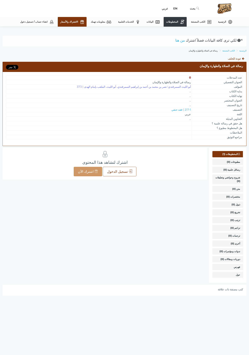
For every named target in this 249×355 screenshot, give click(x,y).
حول (238, 274)
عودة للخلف (235, 58)
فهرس (237, 266)
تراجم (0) (235, 227)
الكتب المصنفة (228, 50)
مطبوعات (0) (233, 161)
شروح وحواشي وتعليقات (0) (227, 179)
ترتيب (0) (235, 220)
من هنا (180, 40)
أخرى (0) (235, 243)
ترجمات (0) (234, 235)
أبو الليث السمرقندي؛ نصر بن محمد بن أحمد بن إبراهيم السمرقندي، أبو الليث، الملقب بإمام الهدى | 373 (134, 86)
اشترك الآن (86, 172)
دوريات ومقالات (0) (230, 259)
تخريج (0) (235, 212)
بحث (193, 8)
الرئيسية (242, 50)
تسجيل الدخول (118, 172)
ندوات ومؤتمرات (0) (230, 251)
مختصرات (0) (233, 196)
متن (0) (236, 188)
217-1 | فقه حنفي (181, 109)
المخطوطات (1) (230, 154)
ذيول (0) (236, 204)
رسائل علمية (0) (231, 169)
